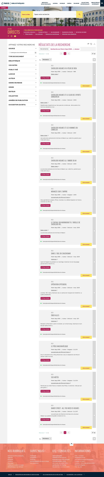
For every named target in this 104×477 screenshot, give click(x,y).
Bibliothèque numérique (15, 467)
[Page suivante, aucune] (68, 53)
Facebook (33, 456)
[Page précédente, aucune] (61, 53)
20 (92, 53)
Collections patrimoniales (16, 465)
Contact (81, 456)
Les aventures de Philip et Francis (60, 197)
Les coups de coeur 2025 (60, 463)
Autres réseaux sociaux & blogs (39, 461)
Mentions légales (80, 465)
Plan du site (78, 467)
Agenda (10, 457)
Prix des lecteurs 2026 (59, 461)
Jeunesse (10, 463)
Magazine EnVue (80, 457)
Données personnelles (88, 463)
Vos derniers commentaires (61, 467)
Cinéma (10, 461)
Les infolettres (34, 463)
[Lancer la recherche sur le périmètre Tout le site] (79, 14)
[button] (102, 3)
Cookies (77, 463)
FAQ (76, 456)
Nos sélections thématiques (61, 459)
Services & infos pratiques (15, 456)
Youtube (32, 459)
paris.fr (10, 474)
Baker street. (54, 74)
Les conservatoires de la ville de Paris (53, 474)
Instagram (33, 457)
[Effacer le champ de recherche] (75, 14)
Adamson (54, 259)
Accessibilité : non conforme (74, 474)
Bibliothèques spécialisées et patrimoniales (27, 474)
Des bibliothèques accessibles (84, 459)
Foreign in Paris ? (80, 461)
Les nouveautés (57, 456)
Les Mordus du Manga (59, 465)
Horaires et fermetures (59, 457)
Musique (10, 459)
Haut (71, 444)
